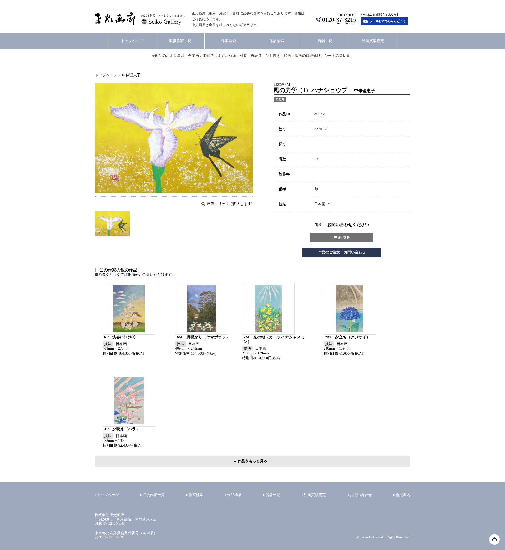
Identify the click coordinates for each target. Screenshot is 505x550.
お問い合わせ (361, 495)
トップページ (132, 41)
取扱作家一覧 (180, 41)
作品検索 (276, 41)
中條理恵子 (131, 75)
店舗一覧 (324, 41)
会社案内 (403, 495)
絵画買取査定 (373, 41)
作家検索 (228, 41)
